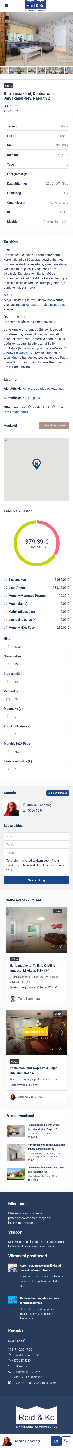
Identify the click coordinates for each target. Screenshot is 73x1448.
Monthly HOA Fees (17, 744)
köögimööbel (19, 412)
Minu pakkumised (57, 793)
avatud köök (42, 407)
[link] (36, 930)
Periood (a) (12, 691)
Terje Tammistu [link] (29, 999)
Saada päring (36, 880)
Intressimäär (13, 674)
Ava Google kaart (55, 425)
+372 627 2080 (21, 1360)
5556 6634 (35, 810)
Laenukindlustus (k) (18, 761)
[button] (36, 464)
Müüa (8, 86)
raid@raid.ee (20, 1366)
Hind (7, 639)
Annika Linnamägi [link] (30, 1096)
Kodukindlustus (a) (17, 726)
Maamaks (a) (13, 709)
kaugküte (34, 398)
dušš (60, 407)
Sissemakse (12, 656)
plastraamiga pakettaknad (46, 388)
